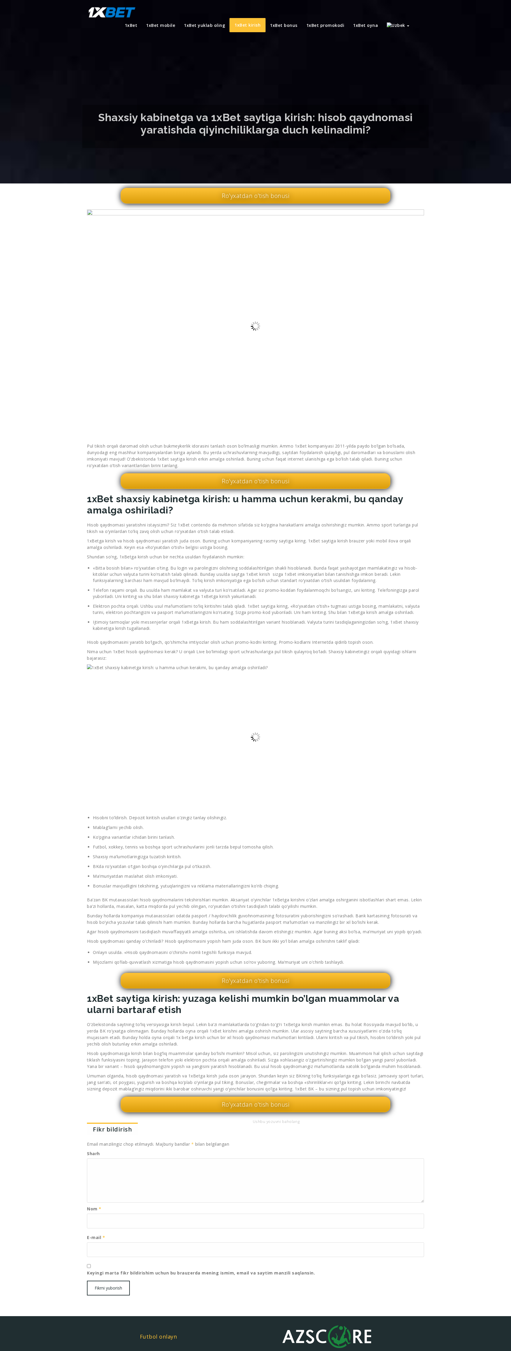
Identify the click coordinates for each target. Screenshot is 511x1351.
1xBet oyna (365, 25)
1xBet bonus (283, 25)
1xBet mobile (160, 25)
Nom (94, 1209)
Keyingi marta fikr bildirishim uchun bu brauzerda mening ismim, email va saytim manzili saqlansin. (201, 1273)
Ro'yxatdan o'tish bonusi (255, 196)
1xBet (131, 25)
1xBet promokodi (325, 25)
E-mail (96, 1237)
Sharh (93, 1153)
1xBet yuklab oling (204, 25)
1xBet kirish (248, 25)
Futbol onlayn (158, 1336)
